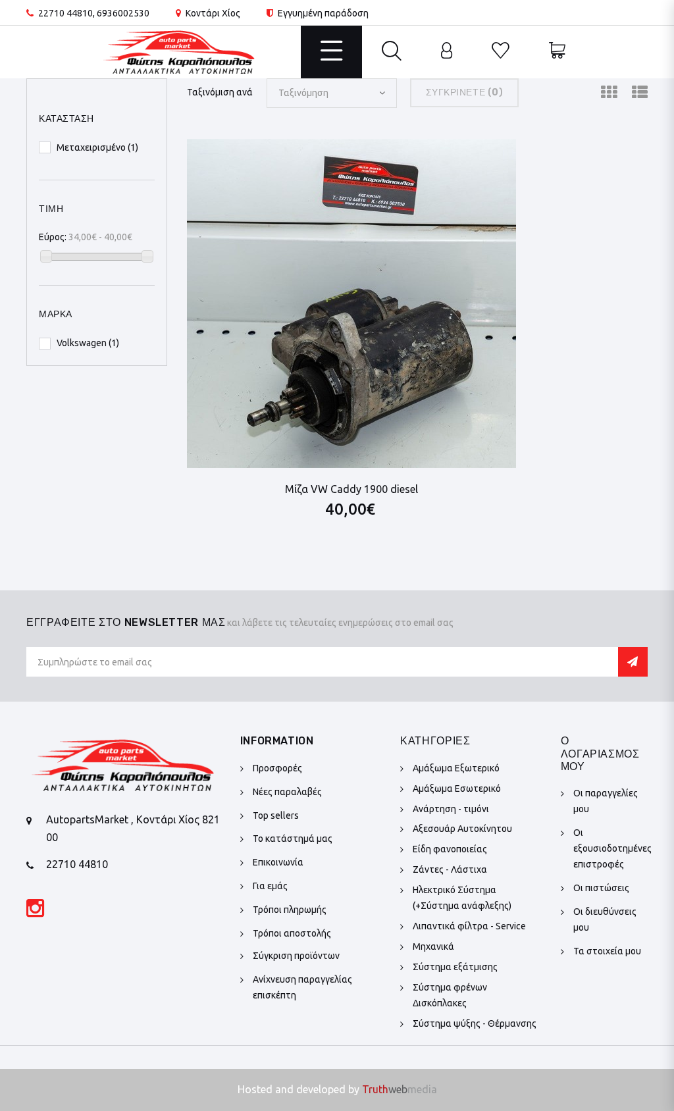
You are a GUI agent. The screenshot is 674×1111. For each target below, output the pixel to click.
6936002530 (123, 13)
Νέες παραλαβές (287, 792)
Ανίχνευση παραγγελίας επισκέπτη (302, 987)
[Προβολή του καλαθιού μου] (557, 52)
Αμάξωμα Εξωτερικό (456, 768)
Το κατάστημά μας (292, 838)
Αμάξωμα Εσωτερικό (457, 788)
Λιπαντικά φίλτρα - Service (469, 926)
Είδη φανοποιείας (450, 849)
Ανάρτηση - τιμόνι (451, 809)
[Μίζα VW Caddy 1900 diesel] (351, 303)
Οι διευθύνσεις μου (604, 919)
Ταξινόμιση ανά (220, 92)
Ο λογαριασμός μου (600, 753)
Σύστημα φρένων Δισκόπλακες (450, 995)
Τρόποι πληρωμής (289, 909)
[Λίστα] (640, 93)
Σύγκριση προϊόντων (296, 955)
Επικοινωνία (278, 862)
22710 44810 (65, 13)
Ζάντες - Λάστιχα (450, 869)
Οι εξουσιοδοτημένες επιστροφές (612, 848)
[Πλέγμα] (609, 93)
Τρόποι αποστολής (292, 933)
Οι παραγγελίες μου (605, 801)
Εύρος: (52, 237)
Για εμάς (270, 886)
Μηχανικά (433, 946)
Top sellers (276, 815)
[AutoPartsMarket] (179, 51)
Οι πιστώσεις (601, 888)
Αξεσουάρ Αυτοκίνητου (462, 828)
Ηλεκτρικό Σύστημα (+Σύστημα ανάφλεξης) (462, 898)
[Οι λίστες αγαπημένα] (500, 52)
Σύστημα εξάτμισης (455, 967)
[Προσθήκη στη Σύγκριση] (468, 160)
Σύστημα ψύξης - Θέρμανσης (474, 1023)
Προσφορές (277, 768)
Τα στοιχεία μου (607, 951)
